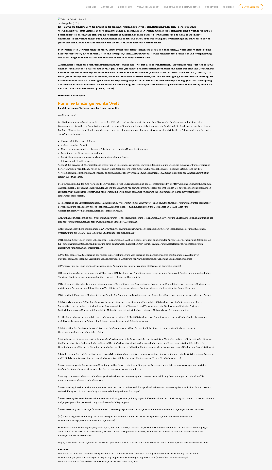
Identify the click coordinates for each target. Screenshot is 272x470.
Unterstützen (251, 7)
